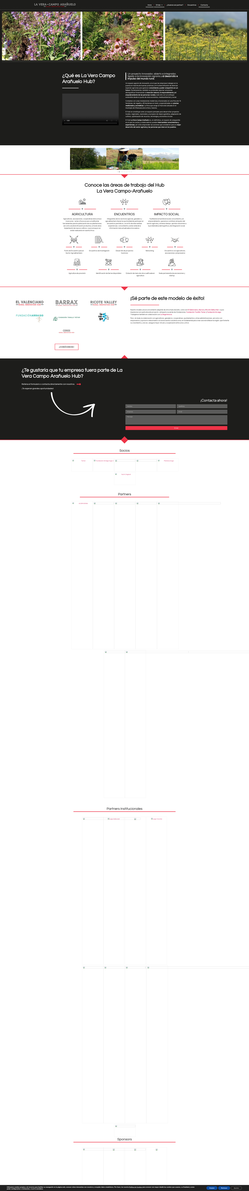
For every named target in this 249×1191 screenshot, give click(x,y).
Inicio (150, 5)
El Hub (158, 5)
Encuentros (192, 5)
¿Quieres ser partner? (175, 5)
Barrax (201, 310)
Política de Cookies (135, 1187)
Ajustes (236, 1188)
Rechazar (224, 1188)
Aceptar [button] (211, 1188)
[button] (4, 36)
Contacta (204, 5)
